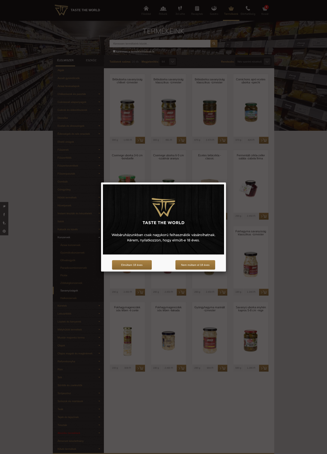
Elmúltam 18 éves (131, 264)
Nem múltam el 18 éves (195, 264)
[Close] (226, 182)
